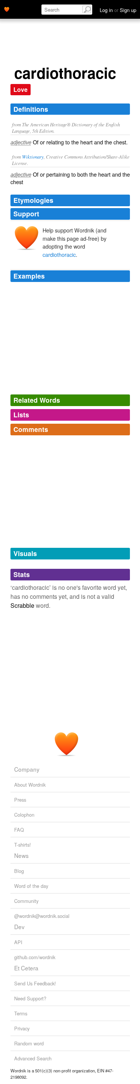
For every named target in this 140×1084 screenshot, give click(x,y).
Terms (20, 1013)
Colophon (24, 814)
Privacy (21, 1028)
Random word (29, 1043)
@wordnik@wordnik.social (41, 915)
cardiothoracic (59, 254)
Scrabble (22, 605)
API (18, 942)
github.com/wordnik (34, 957)
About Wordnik (30, 784)
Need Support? (30, 998)
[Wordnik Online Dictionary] (7, 8)
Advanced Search (33, 1058)
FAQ (19, 829)
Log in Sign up (118, 9)
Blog (19, 870)
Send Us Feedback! (35, 983)
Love (20, 89)
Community (26, 900)
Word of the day (31, 885)
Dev (19, 926)
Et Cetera (26, 968)
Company (27, 769)
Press (20, 799)
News (21, 855)
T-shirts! (22, 844)
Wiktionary (33, 156)
